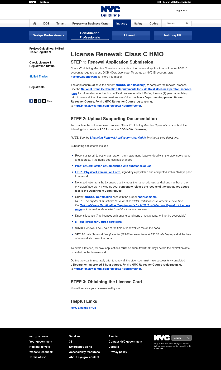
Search (191, 338)
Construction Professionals (90, 35)
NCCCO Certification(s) (131, 85)
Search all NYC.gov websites (177, 1)
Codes (154, 23)
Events (113, 336)
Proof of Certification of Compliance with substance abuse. (113, 166)
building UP (172, 35)
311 (159, 1)
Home (34, 23)
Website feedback (41, 352)
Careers (114, 347)
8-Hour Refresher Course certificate (98, 222)
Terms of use (37, 357)
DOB (46, 23)
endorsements (147, 197)
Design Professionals (48, 35)
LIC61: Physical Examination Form (97, 172)
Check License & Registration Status (42, 64)
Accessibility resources (84, 352)
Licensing (131, 35)
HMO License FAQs (83, 308)
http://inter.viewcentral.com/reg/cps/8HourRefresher (107, 106)
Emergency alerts (80, 347)
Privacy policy (118, 352)
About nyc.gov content (84, 357)
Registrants (37, 87)
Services (74, 336)
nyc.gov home (38, 336)
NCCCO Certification (98, 197)
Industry (121, 23)
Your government (40, 341)
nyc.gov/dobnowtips (84, 77)
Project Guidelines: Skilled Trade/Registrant (46, 50)
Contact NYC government (125, 341)
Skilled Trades (38, 76)
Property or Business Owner (90, 23)
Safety (138, 23)
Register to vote (39, 347)
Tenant (60, 23)
